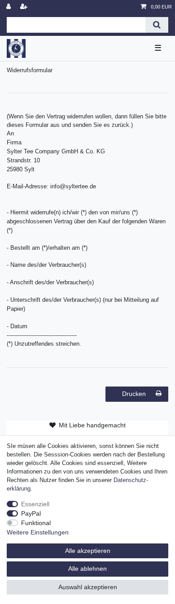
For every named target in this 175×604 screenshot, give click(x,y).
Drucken (134, 393)
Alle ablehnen (87, 568)
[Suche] (156, 25)
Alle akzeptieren (87, 550)
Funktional (36, 522)
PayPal (31, 513)
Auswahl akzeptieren (87, 587)
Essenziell (35, 504)
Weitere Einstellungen (38, 532)
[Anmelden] (9, 7)
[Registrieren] (24, 7)
